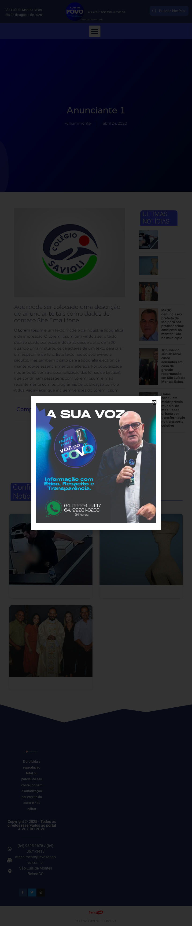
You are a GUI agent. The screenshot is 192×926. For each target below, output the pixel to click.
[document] (96, 463)
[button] (154, 402)
